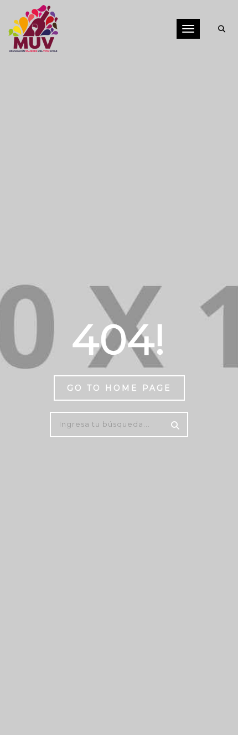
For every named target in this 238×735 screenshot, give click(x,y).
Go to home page (119, 388)
